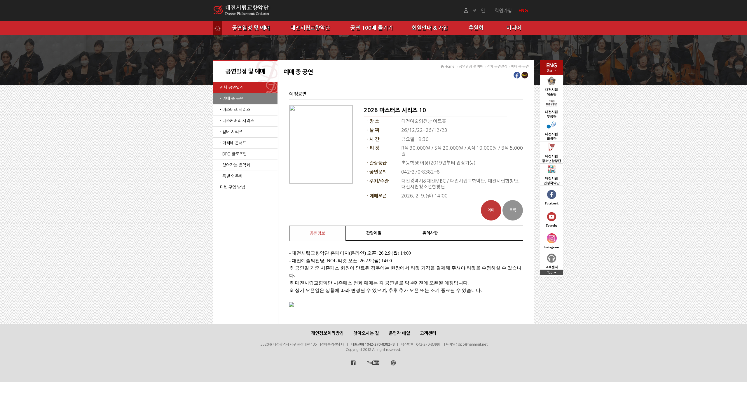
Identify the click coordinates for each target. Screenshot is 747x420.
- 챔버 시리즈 (231, 132)
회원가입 (503, 10)
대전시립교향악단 (310, 28)
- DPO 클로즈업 (233, 154)
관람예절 (373, 233)
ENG (524, 10)
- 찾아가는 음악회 (235, 165)
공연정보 (317, 233)
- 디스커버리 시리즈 (237, 121)
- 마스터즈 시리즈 (235, 110)
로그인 (478, 10)
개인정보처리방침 (327, 333)
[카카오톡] (524, 76)
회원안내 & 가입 (430, 28)
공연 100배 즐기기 (371, 28)
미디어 (513, 28)
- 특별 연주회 (231, 176)
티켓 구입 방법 (232, 187)
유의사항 (430, 233)
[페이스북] (517, 76)
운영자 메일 (399, 333)
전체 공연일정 (232, 87)
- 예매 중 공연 (232, 99)
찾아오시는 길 (366, 333)
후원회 (476, 28)
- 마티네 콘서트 (233, 143)
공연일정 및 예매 (251, 28)
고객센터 (428, 333)
